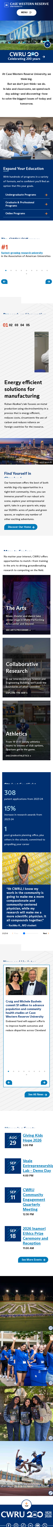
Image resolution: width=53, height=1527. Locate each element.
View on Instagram (26, 1311)
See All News (35, 1094)
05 (28, 325)
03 (16, 325)
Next (45, 932)
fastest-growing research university (22, 252)
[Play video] (24, 352)
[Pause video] (47, 44)
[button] (5, 270)
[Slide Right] (49, 281)
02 (11, 325)
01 (5, 325)
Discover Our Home (19, 527)
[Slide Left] (4, 281)
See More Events (32, 1259)
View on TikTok (26, 1479)
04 (22, 325)
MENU (24, 12)
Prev (16, 932)
